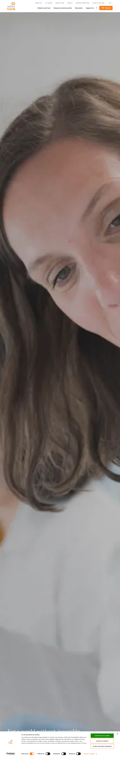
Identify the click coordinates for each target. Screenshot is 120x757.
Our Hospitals (48, 3)
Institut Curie (38, 3)
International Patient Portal (82, 3)
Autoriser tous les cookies (102, 735)
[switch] (48, 753)
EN (109, 3)
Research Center (60, 3)
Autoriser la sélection (102, 741)
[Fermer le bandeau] (117, 733)
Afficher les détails (89, 753)
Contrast (97, 3)
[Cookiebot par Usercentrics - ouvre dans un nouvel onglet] (10, 754)
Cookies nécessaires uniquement (102, 746)
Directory (70, 3)
